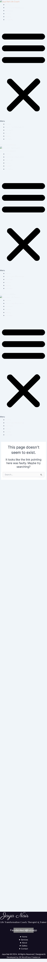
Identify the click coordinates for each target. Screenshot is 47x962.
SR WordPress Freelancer (29, 957)
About (8, 14)
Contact (9, 20)
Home (8, 5)
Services (9, 11)
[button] (23, 73)
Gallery (8, 17)
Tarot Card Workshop (15, 8)
